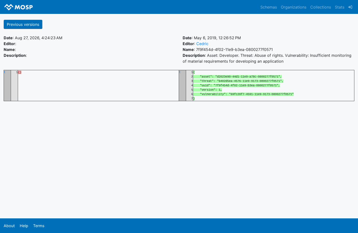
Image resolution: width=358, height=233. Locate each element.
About (9, 225)
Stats (339, 7)
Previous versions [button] (23, 24)
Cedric (202, 43)
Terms (38, 225)
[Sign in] (350, 7)
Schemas (268, 7)
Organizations (293, 7)
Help (24, 225)
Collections (320, 7)
